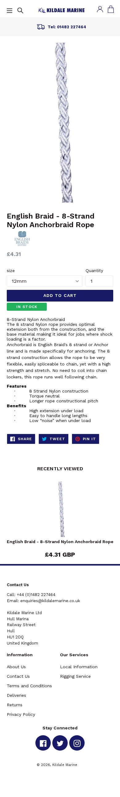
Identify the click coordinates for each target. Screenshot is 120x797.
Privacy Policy (21, 714)
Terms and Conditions (29, 685)
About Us (16, 666)
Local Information (79, 666)
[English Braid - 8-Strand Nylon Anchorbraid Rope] (60, 510)
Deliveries (16, 695)
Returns (14, 704)
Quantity (94, 270)
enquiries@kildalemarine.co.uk (50, 600)
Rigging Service (75, 676)
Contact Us (18, 676)
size (11, 270)
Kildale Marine (64, 765)
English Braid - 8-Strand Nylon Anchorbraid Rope (60, 541)
